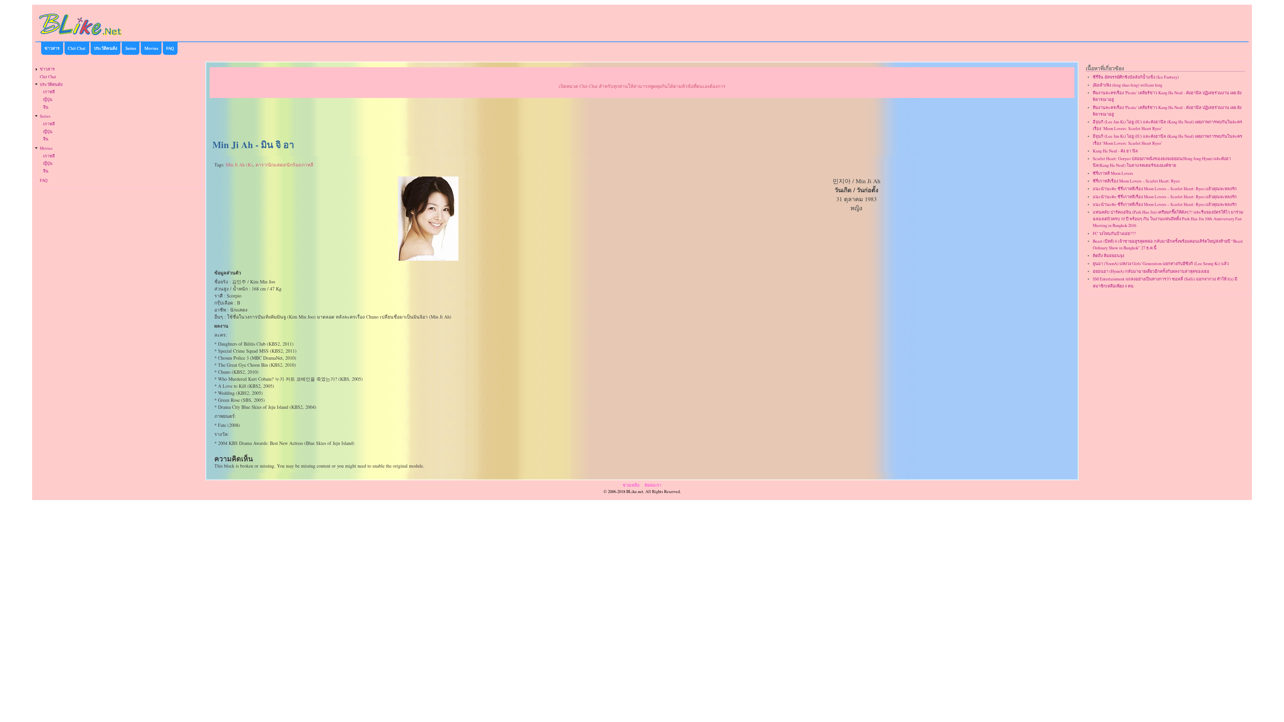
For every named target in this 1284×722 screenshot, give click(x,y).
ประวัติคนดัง (105, 48)
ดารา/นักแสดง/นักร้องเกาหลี (284, 164)
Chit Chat (77, 48)
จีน (45, 107)
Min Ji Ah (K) (239, 164)
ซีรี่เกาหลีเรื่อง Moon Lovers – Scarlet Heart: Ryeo (1136, 181)
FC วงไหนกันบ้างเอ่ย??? (1114, 233)
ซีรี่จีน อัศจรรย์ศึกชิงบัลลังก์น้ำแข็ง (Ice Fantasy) (1136, 77)
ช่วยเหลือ (631, 485)
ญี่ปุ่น (47, 99)
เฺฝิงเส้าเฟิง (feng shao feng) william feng (1127, 85)
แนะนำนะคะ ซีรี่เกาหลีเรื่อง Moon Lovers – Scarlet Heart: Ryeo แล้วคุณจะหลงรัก (1165, 189)
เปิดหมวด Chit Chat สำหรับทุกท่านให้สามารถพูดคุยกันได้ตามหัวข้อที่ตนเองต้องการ (642, 86)
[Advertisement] (642, 119)
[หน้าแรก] (80, 36)
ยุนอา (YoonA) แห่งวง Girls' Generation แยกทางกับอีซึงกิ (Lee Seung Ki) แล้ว (1161, 263)
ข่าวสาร (52, 48)
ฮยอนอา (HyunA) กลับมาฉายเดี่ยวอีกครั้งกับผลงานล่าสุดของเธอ (1151, 271)
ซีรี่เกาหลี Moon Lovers (1113, 173)
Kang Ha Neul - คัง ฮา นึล (1115, 151)
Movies (151, 48)
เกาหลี (49, 92)
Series (130, 48)
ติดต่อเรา (653, 485)
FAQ (170, 48)
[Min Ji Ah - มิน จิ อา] (428, 259)
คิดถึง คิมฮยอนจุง (1108, 255)
